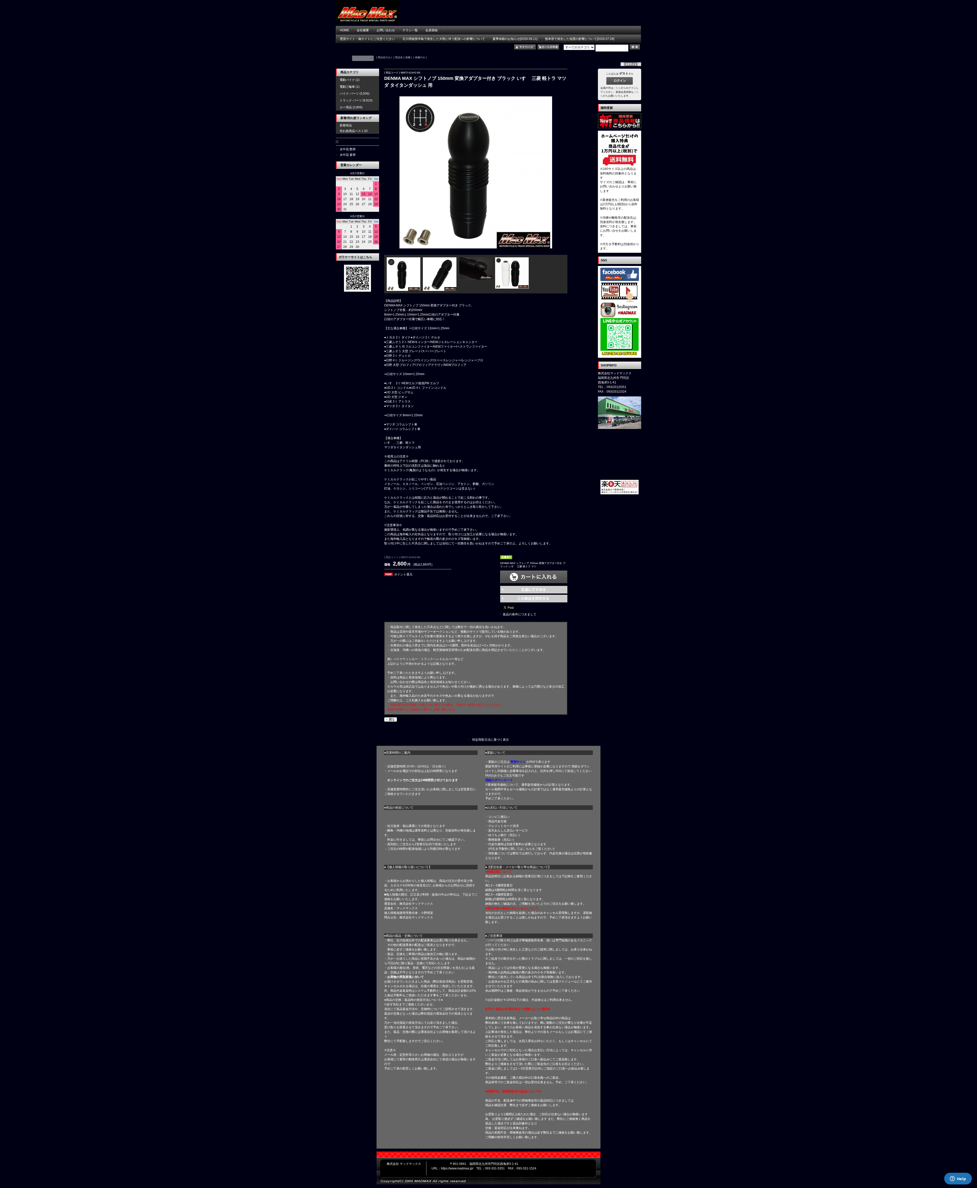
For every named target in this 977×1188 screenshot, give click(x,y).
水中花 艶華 (348, 149)
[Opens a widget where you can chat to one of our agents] (958, 1179)
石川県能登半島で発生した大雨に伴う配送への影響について (444, 39)
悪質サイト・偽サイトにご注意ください (367, 39)
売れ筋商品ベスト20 (354, 131)
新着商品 (346, 125)
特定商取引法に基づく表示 (490, 739)
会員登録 (431, 30)
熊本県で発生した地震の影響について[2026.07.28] (579, 39)
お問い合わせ (386, 30)
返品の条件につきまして (519, 614)
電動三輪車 (347, 86)
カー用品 (346, 107)
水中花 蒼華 (348, 155)
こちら (617, 87)
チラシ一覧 (410, 30)
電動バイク (347, 80)
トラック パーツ (351, 100)
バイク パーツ (349, 93)
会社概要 (363, 30)
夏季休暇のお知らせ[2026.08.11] (515, 39)
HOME (344, 30)
